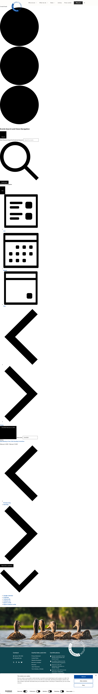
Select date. (20, 437)
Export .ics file (7, 602)
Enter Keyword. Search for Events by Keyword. (12, 140)
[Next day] (21, 421)
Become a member (36, 662)
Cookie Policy (35, 658)
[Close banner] (95, 675)
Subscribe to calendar (6, 565)
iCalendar (6, 597)
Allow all (83, 676)
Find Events (4, 182)
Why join (78, 2)
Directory (34, 664)
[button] (84, 2)
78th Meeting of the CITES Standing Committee (12, 441)
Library (60, 2)
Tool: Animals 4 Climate (37, 669)
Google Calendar (8, 595)
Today (2, 425)
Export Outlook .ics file (9, 604)
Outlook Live (7, 601)
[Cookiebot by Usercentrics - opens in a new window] (8, 691)
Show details (69, 691)
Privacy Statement (36, 656)
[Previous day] (21, 364)
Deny (83, 685)
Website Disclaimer (36, 660)
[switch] (38, 691)
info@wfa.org (18, 658)
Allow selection (83, 681)
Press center (68, 2)
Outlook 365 (6, 599)
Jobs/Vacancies (36, 666)
